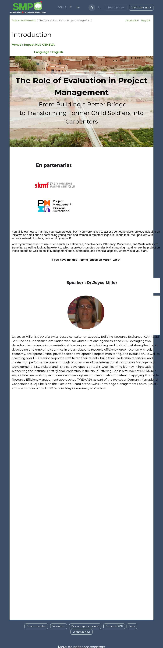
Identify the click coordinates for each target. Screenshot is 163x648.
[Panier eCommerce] (79, 7)
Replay (81, 133)
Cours (132, 626)
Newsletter (58, 626)
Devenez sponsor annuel (85, 626)
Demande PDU (114, 626)
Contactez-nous (141, 7)
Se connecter (116, 7)
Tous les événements (24, 20)
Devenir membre (36, 626)
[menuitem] (63, 7)
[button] (92, 7)
